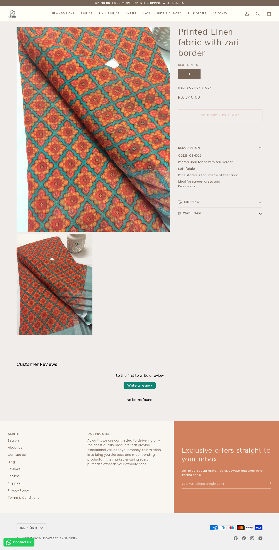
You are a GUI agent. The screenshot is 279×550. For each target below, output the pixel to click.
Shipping (191, 202)
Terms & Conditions (23, 497)
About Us (15, 447)
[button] (63, 13)
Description (189, 148)
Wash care (192, 213)
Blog (11, 462)
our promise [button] (98, 434)
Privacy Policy (18, 490)
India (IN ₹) (29, 528)
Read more (187, 186)
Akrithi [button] (14, 434)
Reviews (14, 469)
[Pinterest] (244, 538)
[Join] (267, 483)
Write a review (139, 385)
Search (13, 440)
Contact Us (17, 454)
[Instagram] (252, 538)
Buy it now (220, 130)
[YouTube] (260, 538)
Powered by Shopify (60, 538)
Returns (14, 476)
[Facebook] (236, 538)
